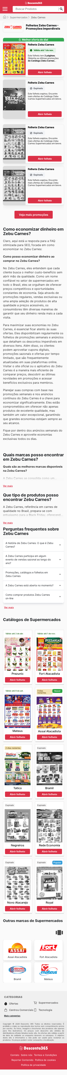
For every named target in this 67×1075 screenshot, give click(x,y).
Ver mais (8, 486)
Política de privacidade (33, 1064)
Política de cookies (45, 1060)
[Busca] (61, 9)
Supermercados (19, 17)
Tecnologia (45, 1009)
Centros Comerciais (21, 1009)
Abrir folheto (45, 72)
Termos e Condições (45, 1055)
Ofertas (13, 1003)
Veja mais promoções (33, 214)
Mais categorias (12, 1016)
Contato (14, 1055)
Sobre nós (26, 1055)
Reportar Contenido (22, 1060)
